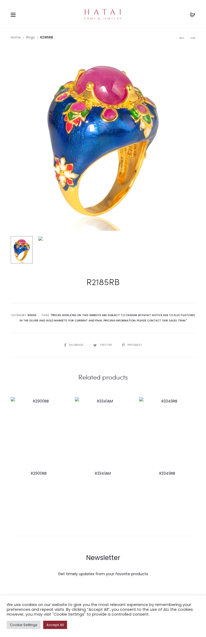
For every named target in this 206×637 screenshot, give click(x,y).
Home (16, 37)
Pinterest (134, 345)
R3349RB (167, 473)
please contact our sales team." (162, 320)
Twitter (106, 345)
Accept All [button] (55, 624)
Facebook (76, 345)
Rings (30, 37)
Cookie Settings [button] (23, 624)
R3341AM (103, 473)
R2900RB (39, 473)
